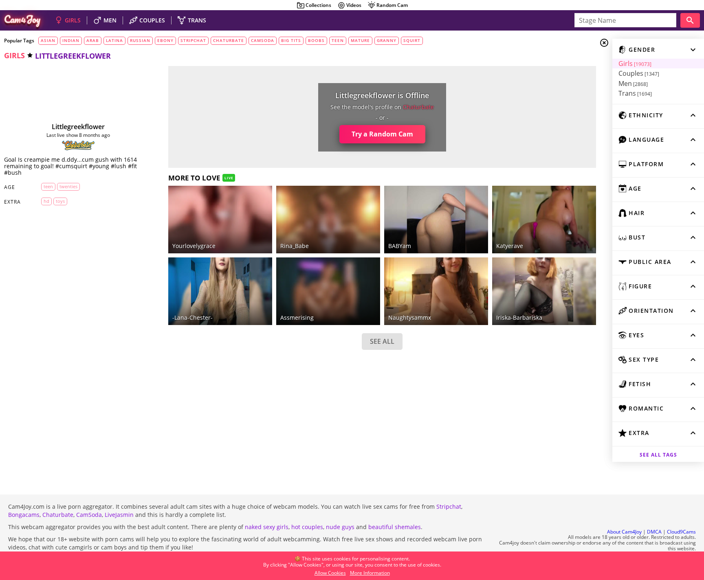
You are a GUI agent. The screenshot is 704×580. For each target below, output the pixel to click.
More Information (370, 572)
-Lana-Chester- (192, 317)
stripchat (193, 40)
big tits (291, 40)
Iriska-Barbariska (519, 317)
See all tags (658, 454)
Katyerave (509, 246)
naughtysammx (409, 317)
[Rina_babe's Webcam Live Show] (328, 219)
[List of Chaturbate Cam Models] (78, 145)
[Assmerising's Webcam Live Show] (328, 291)
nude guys (340, 527)
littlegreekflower (78, 126)
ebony (165, 40)
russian (140, 40)
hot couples (307, 527)
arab (92, 40)
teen (338, 40)
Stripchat (448, 506)
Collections (318, 5)
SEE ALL (382, 341)
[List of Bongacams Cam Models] (469, 192)
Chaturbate (57, 514)
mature (360, 40)
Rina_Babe (294, 246)
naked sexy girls (266, 527)
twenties (68, 186)
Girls (634, 63)
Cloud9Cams (681, 531)
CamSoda (89, 514)
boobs (316, 40)
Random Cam (392, 5)
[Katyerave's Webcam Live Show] (544, 219)
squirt (411, 40)
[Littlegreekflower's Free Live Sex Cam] (78, 98)
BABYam (399, 246)
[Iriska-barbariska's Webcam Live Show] (544, 291)
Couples (638, 73)
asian (48, 40)
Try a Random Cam (382, 134)
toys (60, 201)
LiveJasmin (119, 514)
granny (386, 40)
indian (70, 40)
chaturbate (228, 40)
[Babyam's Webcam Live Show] (436, 219)
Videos (353, 5)
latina (114, 40)
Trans (635, 93)
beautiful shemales (394, 527)
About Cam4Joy (624, 531)
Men (633, 83)
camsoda (262, 40)
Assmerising (297, 317)
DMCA (654, 531)
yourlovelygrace (194, 246)
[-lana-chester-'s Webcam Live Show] (220, 291)
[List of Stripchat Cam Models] (254, 192)
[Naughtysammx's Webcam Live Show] (436, 291)
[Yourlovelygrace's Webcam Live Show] (220, 219)
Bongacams (24, 514)
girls (14, 55)
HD (46, 201)
